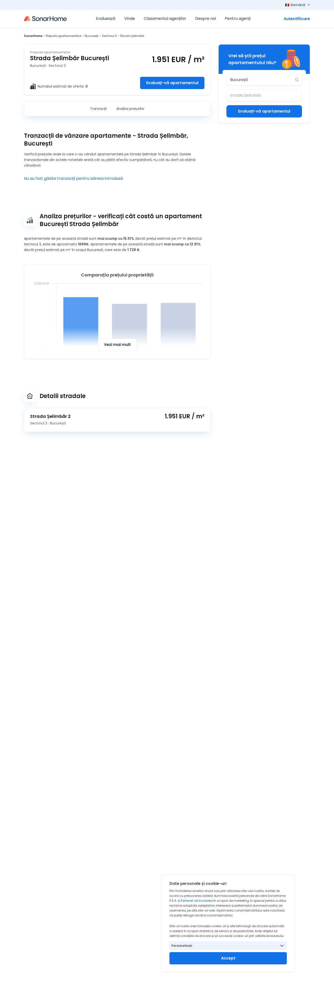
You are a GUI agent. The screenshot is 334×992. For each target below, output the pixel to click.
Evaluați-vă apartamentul (172, 83)
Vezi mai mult (117, 344)
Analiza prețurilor (130, 108)
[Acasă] (45, 18)
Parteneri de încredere (197, 901)
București (92, 36)
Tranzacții (98, 108)
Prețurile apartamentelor (63, 36)
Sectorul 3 (109, 36)
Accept (228, 958)
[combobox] (261, 79)
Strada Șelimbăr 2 (50, 416)
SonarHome (33, 36)
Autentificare (297, 18)
